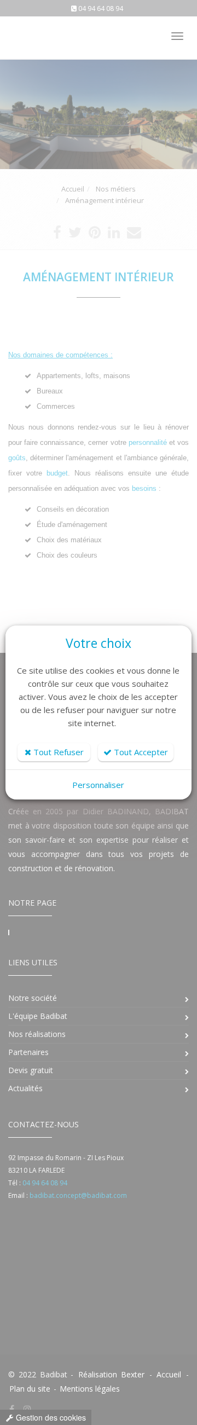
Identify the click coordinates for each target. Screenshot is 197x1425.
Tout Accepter (140, 751)
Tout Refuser (57, 751)
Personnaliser (98, 784)
